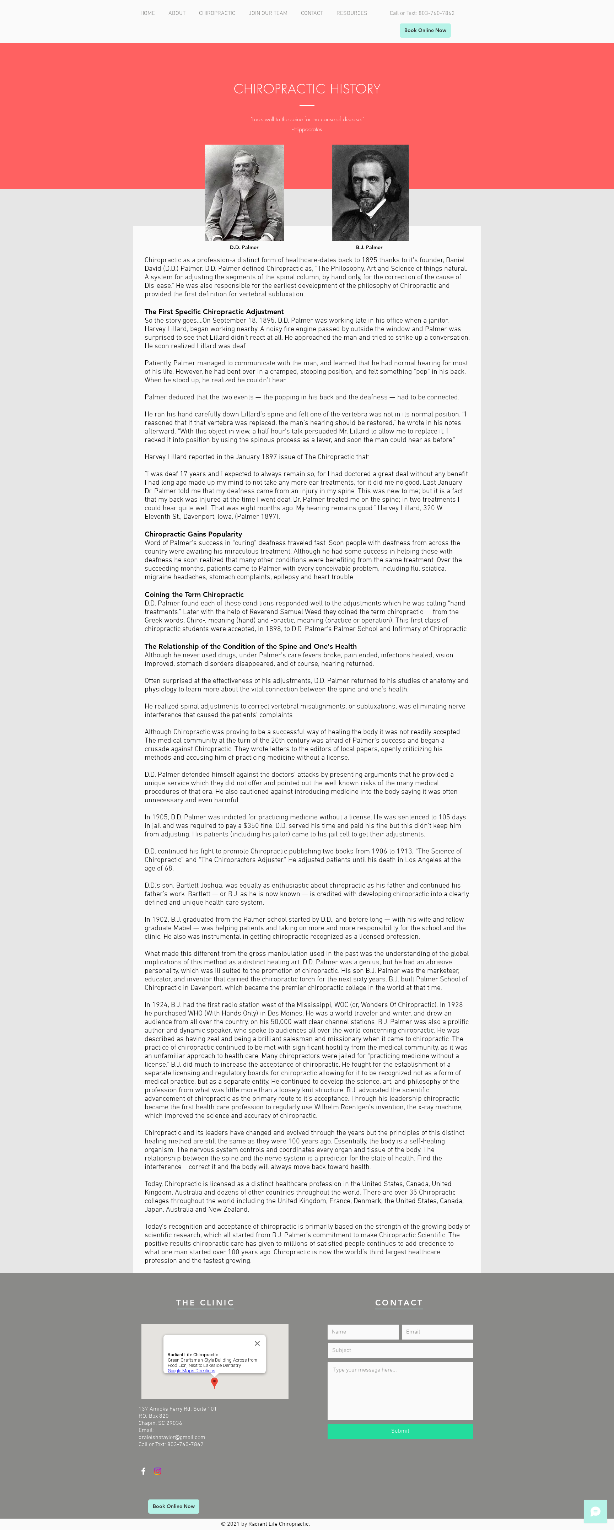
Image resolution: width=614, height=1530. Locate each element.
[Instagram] (157, 1471)
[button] (218, 13)
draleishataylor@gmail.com (172, 1437)
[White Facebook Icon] (143, 1471)
